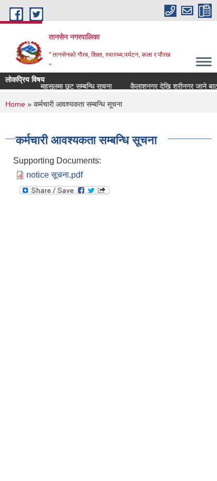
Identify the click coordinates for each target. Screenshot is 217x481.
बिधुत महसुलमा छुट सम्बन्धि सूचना (67, 86)
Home (15, 104)
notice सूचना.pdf (54, 174)
